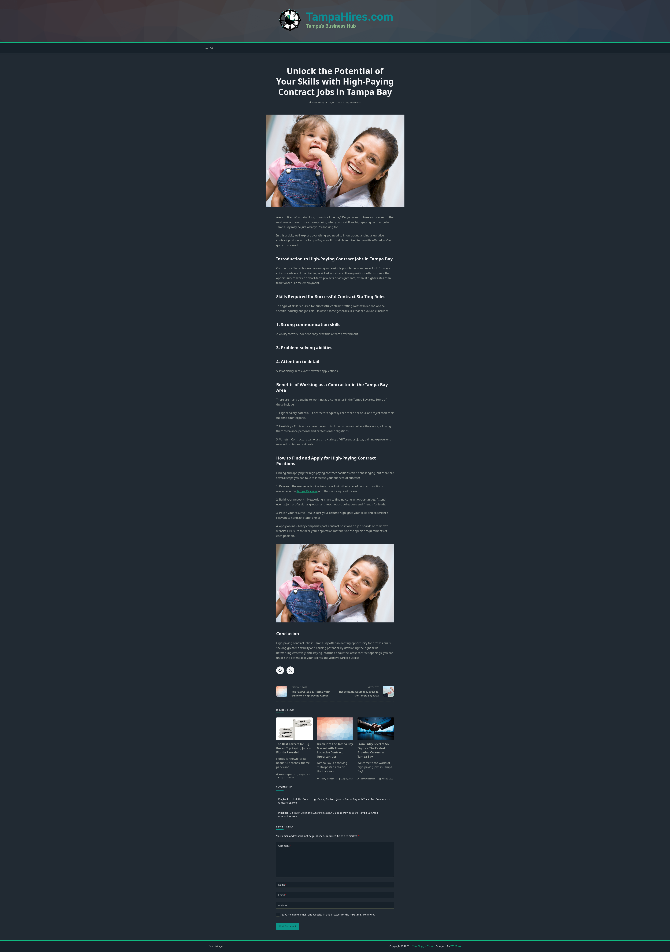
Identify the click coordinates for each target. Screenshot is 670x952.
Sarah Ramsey (318, 102)
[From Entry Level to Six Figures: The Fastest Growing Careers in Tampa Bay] (376, 728)
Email (282, 895)
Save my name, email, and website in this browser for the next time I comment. (328, 914)
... (291, 767)
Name (282, 884)
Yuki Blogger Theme (423, 946)
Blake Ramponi (285, 774)
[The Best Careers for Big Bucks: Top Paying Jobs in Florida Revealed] (294, 728)
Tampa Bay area (307, 491)
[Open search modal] (211, 47)
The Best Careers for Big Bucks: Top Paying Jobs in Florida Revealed (293, 748)
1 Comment (289, 777)
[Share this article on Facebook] (280, 670)
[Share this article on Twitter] (290, 670)
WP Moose (456, 946)
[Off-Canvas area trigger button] (206, 47)
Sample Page (215, 946)
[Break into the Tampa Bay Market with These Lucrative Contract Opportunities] (335, 728)
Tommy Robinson (327, 779)
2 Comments (355, 102)
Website (283, 905)
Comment (284, 845)
